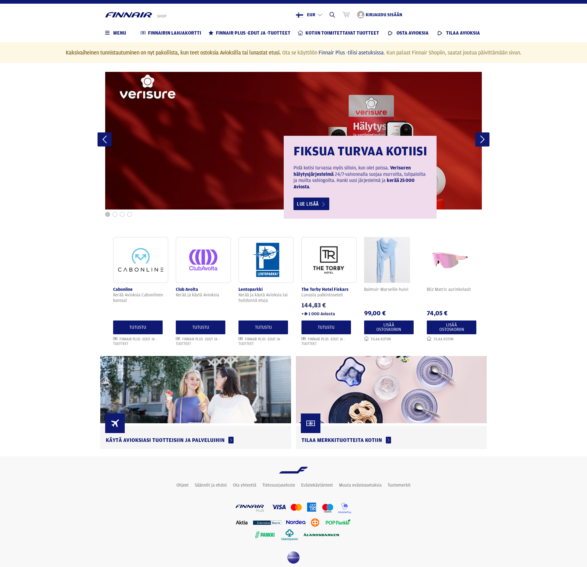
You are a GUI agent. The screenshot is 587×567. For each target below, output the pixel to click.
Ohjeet (182, 485)
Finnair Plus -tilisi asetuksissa (351, 52)
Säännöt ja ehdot (211, 485)
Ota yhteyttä (244, 485)
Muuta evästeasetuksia (360, 485)
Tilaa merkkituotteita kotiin (343, 440)
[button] (105, 139)
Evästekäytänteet (317, 485)
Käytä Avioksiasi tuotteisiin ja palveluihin (166, 440)
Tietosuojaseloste (278, 485)
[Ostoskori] (346, 15)
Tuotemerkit (399, 485)
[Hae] (332, 15)
